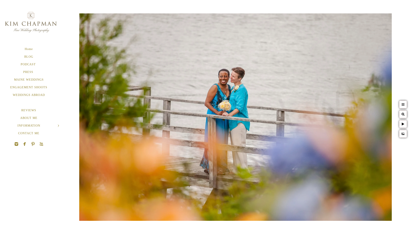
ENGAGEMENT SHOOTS (28, 87)
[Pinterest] (24, 144)
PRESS (28, 72)
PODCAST (29, 64)
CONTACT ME (28, 133)
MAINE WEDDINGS (29, 79)
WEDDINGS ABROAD (29, 95)
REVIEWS (28, 110)
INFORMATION (28, 125)
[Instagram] (16, 144)
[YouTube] (33, 144)
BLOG (28, 56)
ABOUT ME (28, 118)
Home (29, 49)
